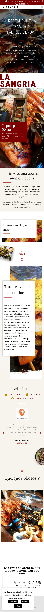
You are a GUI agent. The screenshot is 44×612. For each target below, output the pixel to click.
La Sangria (10, 7)
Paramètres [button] (13, 601)
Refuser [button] (17, 606)
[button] (42, 7)
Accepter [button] (24, 601)
